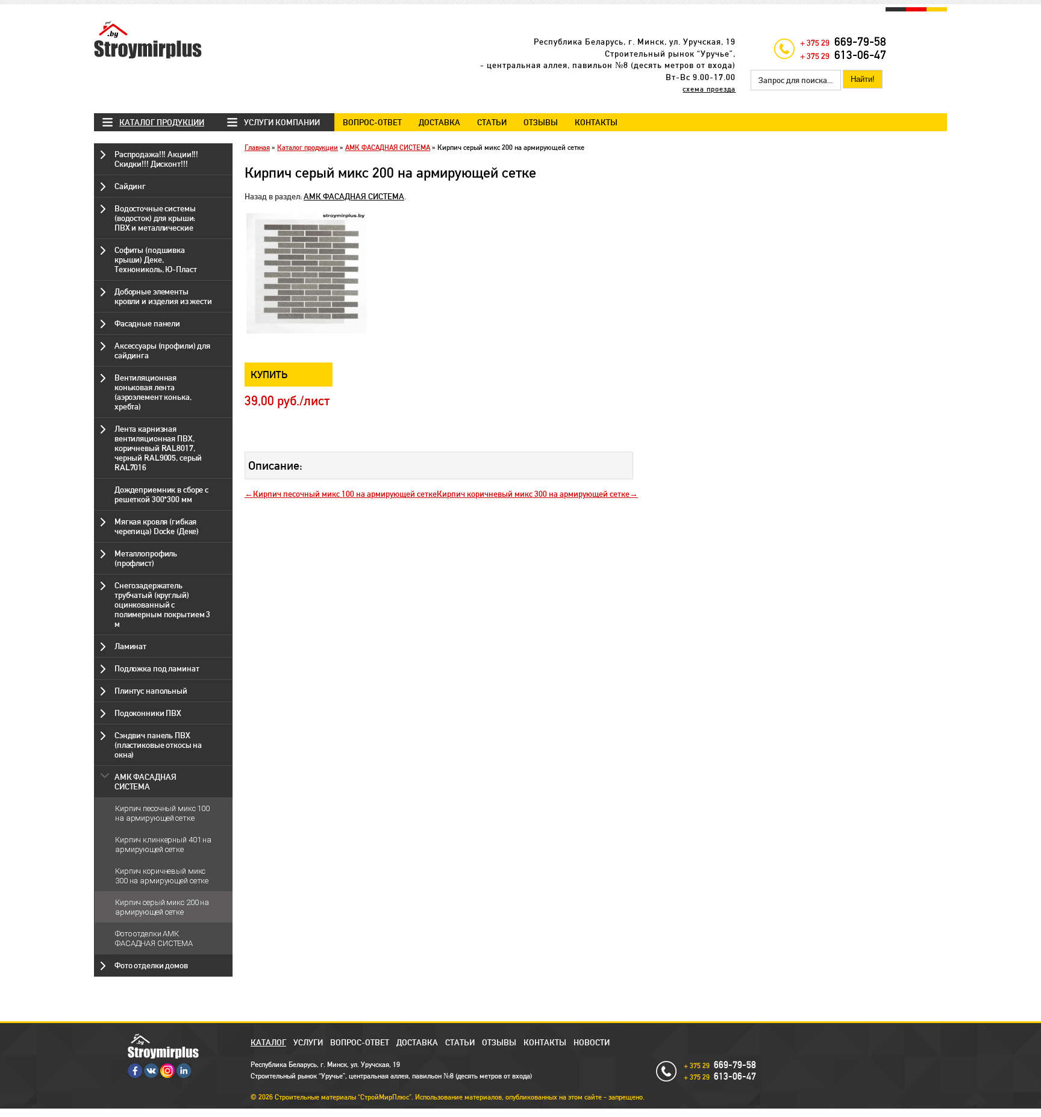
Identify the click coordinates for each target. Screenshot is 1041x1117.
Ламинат (130, 646)
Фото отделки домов (151, 965)
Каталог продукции (161, 122)
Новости (592, 1042)
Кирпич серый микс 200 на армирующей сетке (162, 907)
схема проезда (709, 89)
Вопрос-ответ (372, 122)
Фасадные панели (147, 323)
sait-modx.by (499, 1113)
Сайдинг (130, 186)
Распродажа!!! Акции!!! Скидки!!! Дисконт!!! (156, 159)
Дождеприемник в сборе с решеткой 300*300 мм (161, 494)
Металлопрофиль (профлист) (145, 558)
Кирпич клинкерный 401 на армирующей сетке (163, 844)
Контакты (596, 122)
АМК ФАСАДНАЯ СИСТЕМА (145, 781)
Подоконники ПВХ (147, 713)
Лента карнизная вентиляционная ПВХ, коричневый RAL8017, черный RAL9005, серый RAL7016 (158, 448)
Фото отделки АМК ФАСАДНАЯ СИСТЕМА (154, 938)
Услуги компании (282, 122)
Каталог (268, 1042)
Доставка (439, 122)
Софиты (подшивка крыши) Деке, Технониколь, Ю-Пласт (155, 259)
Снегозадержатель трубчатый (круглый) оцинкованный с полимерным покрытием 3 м (162, 604)
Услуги (308, 1042)
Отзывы (541, 122)
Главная (257, 147)
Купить (269, 375)
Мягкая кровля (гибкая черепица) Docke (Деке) (156, 526)
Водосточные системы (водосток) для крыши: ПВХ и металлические (155, 218)
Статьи (492, 122)
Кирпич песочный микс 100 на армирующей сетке (162, 813)
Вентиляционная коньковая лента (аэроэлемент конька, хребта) (152, 392)
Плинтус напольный (150, 690)
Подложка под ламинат (156, 668)
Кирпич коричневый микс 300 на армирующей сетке (161, 876)
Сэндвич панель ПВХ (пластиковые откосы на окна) (158, 744)
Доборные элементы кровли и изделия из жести (163, 296)
